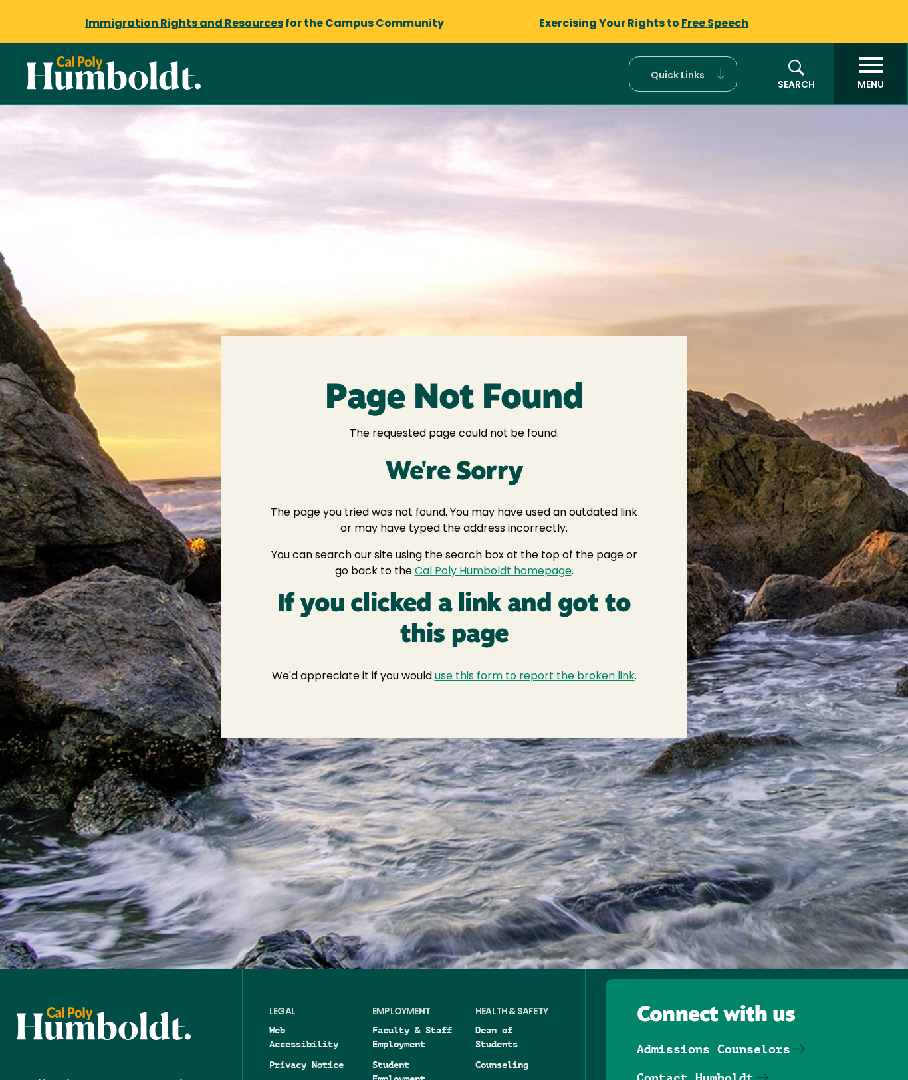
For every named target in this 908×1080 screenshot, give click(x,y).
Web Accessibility (303, 1037)
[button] (683, 74)
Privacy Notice (306, 1064)
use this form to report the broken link (535, 676)
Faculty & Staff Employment (412, 1037)
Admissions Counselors (713, 1049)
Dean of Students (496, 1037)
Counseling (501, 1064)
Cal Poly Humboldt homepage (493, 571)
